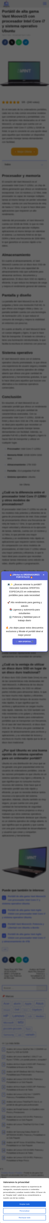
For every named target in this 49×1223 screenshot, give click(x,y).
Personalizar (25, 1211)
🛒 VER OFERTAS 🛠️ (24, 642)
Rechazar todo (24, 1218)
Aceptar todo (24, 1204)
